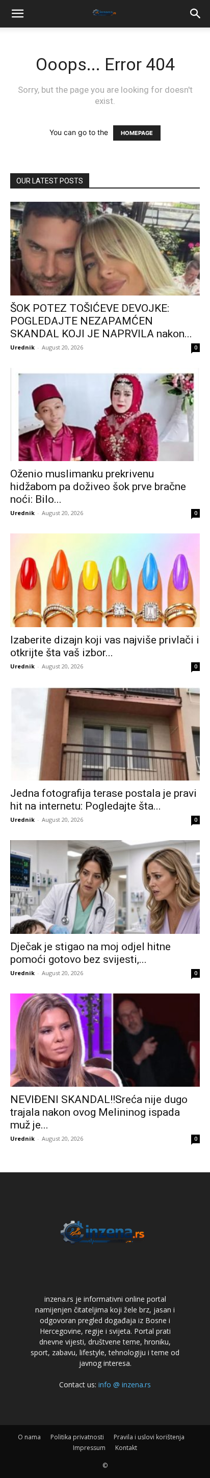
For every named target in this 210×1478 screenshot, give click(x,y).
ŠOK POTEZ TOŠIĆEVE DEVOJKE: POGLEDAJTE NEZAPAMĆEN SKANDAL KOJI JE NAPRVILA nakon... (101, 321)
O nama (29, 1437)
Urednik (22, 347)
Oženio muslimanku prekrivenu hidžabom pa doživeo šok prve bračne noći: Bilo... (98, 486)
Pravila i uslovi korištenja (149, 1437)
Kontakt (126, 1447)
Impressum (89, 1447)
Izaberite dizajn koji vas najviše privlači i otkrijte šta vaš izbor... (104, 646)
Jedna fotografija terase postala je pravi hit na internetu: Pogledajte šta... (103, 799)
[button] (17, 14)
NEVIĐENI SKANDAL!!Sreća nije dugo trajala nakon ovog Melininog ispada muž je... (99, 1112)
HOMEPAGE (137, 133)
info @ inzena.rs (124, 1384)
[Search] (195, 14)
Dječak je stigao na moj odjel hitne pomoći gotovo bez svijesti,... (90, 952)
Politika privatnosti (77, 1437)
